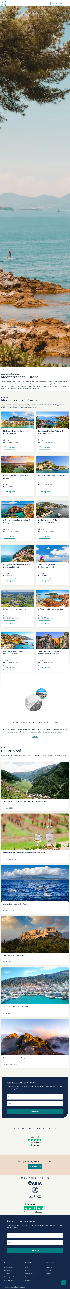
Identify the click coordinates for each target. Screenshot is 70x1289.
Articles (7, 1274)
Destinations (8, 1267)
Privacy (27, 1270)
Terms (27, 1277)
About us (49, 1267)
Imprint (48, 1274)
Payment (28, 1280)
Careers (49, 1270)
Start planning (57, 3)
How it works (8, 1280)
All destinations (35, 1166)
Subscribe (35, 1112)
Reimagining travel (10, 1277)
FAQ (26, 1267)
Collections (6, 370)
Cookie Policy (29, 1274)
